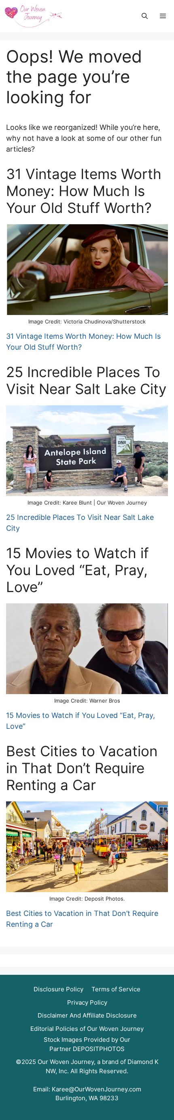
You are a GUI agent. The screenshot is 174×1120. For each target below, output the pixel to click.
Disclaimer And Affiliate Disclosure (87, 1015)
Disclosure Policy (58, 989)
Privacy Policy (87, 1002)
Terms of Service (115, 989)
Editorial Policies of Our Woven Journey (87, 1028)
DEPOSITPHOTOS (99, 1049)
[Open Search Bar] (145, 16)
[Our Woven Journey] (33, 16)
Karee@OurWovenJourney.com (96, 1089)
